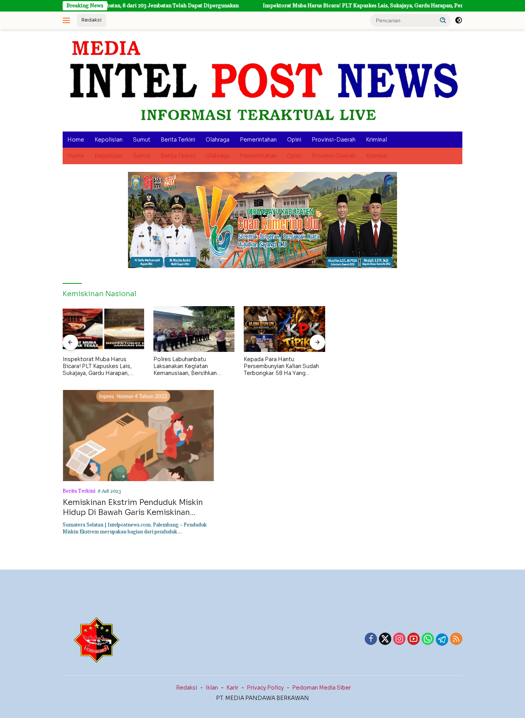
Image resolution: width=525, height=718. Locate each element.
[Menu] (68, 20)
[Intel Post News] (262, 80)
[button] (443, 20)
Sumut (141, 139)
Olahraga (217, 139)
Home (75, 139)
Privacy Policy (265, 687)
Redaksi (91, 20)
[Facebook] (371, 639)
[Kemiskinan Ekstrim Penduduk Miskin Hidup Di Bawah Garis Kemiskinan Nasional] (138, 435)
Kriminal (376, 139)
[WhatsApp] (428, 639)
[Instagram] (399, 639)
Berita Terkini (178, 139)
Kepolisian (109, 139)
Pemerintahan (258, 139)
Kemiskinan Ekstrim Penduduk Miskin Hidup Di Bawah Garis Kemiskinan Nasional (133, 512)
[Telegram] (442, 639)
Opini (294, 139)
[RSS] (456, 639)
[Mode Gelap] (458, 20)
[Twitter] (385, 639)
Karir (232, 687)
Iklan (212, 687)
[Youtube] (413, 639)
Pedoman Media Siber (321, 687)
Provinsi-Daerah (334, 139)
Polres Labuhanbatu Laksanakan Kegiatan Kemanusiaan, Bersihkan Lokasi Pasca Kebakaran (185, 366)
